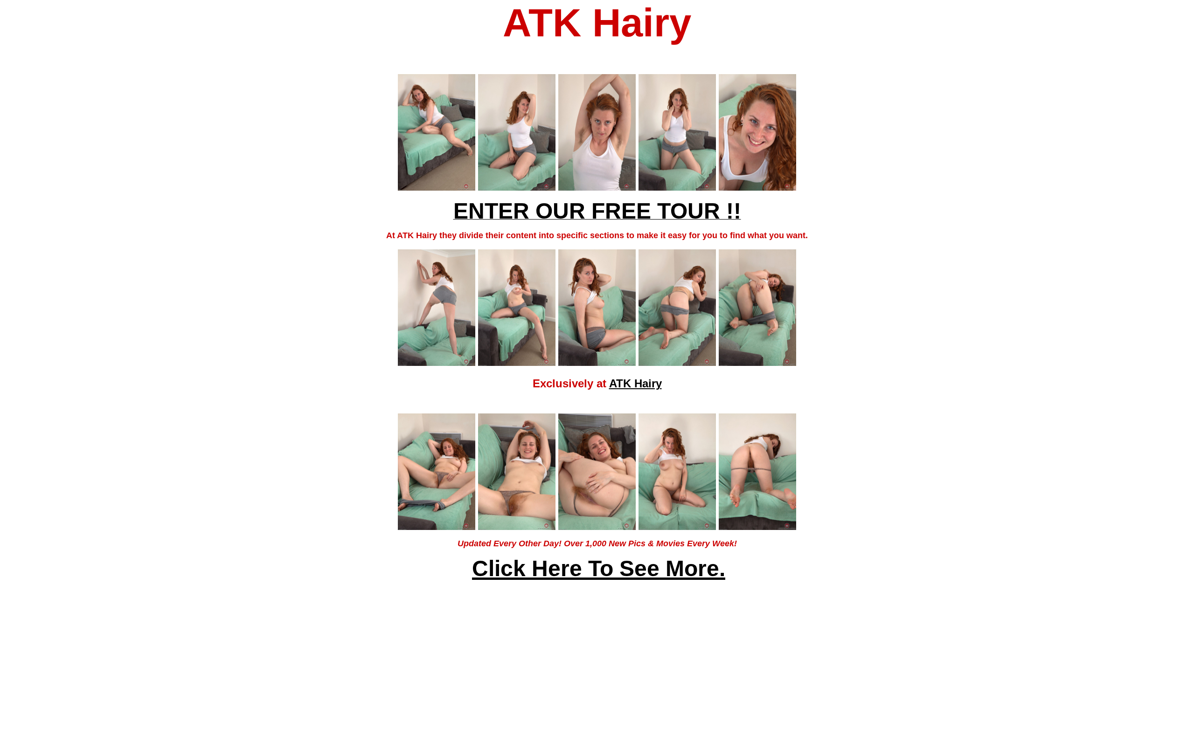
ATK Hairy (635, 383)
